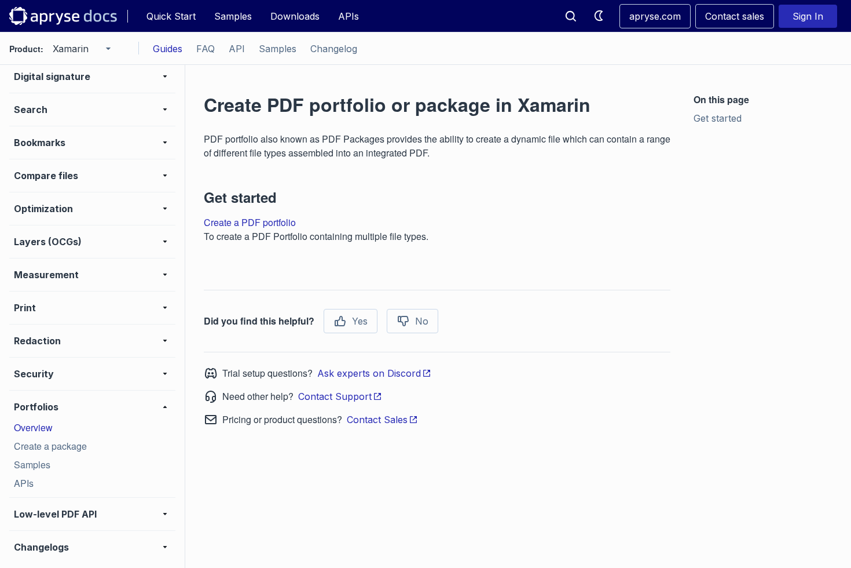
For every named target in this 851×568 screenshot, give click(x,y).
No (421, 321)
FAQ (205, 48)
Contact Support (335, 396)
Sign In (808, 16)
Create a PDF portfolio (250, 222)
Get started (718, 118)
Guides (167, 48)
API (237, 48)
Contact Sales (377, 419)
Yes (360, 321)
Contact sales (734, 16)
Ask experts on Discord (369, 373)
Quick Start (171, 16)
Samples (233, 16)
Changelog (333, 48)
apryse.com (655, 16)
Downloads (295, 16)
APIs (348, 16)
